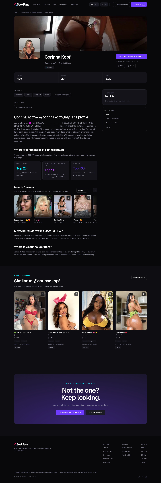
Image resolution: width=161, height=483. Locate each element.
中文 (96, 4)
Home (15, 12)
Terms (143, 462)
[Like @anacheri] (76, 294)
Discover (36, 4)
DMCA (143, 455)
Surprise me (96, 412)
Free (54, 4)
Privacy (144, 459)
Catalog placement (112, 119)
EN (92, 4)
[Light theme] (106, 4)
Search (139, 4)
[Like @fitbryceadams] (29, 198)
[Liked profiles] (111, 4)
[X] (139, 477)
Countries (63, 4)
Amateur (19, 95)
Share (132, 66)
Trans (47, 95)
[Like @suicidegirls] (68, 198)
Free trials (106, 455)
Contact (144, 451)
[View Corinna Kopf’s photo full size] (29, 48)
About (108, 114)
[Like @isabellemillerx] (110, 294)
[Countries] (146, 477)
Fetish (28, 95)
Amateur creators (37, 12)
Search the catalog (70, 412)
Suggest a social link (25, 107)
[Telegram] (142, 477)
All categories (127, 448)
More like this (138, 277)
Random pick (108, 459)
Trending (46, 4)
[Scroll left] (90, 190)
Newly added (126, 455)
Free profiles (107, 451)
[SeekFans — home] (21, 4)
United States (25, 12)
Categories (74, 4)
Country (108, 127)
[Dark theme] (102, 4)
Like (121, 66)
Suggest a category (62, 95)
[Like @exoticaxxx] (42, 294)
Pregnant (38, 95)
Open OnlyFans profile (131, 56)
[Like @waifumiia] (49, 198)
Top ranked (126, 451)
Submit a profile (122, 4)
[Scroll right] (95, 190)
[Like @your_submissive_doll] (88, 198)
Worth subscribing (112, 123)
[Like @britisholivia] (144, 294)
